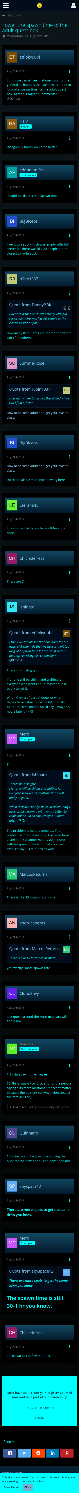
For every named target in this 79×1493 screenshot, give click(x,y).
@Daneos (14, 98)
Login (39, 1417)
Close (27, 1487)
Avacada (42, 1107)
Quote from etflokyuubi (30, 632)
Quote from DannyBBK (30, 304)
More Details (12, 1487)
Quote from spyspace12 (31, 1271)
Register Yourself (39, 1408)
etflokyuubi (15, 36)
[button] (6, 5)
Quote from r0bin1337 (29, 389)
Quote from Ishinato (28, 774)
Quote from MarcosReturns (34, 948)
